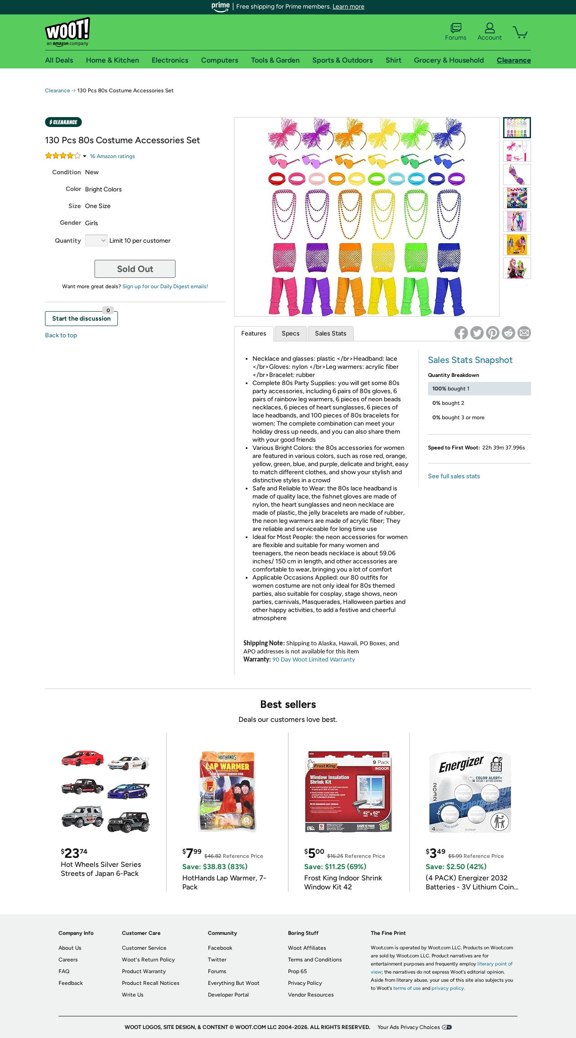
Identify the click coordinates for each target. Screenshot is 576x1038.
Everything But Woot (234, 983)
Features (253, 333)
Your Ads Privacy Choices (409, 1027)
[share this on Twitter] (477, 333)
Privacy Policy (305, 983)
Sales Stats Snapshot (470, 359)
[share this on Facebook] (461, 333)
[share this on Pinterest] (493, 333)
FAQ (63, 971)
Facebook (220, 948)
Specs (291, 333)
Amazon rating (112, 156)
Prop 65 (297, 971)
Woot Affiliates (307, 948)
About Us (69, 948)
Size (74, 206)
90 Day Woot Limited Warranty (313, 660)
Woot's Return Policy (148, 959)
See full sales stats (454, 476)
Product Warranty (144, 971)
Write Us (133, 995)
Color (73, 189)
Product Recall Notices (151, 983)
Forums (456, 37)
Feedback (70, 983)
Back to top (61, 335)
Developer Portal (228, 995)
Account (489, 37)
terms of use (407, 988)
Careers (68, 959)
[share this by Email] (524, 333)
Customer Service (144, 948)
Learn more (348, 6)
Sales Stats (330, 333)
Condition (66, 172)
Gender (70, 223)
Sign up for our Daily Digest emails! (165, 286)
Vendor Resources (311, 995)
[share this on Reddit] (508, 333)
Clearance (57, 90)
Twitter (217, 959)
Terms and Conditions (315, 959)
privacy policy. (448, 988)
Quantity (68, 241)
